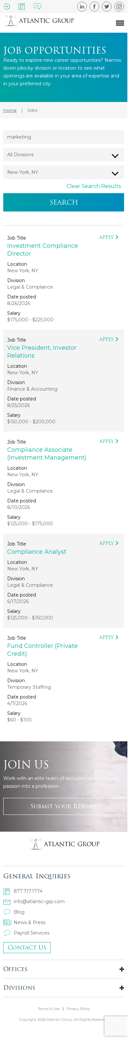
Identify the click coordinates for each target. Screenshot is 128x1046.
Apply (106, 237)
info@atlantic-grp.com (39, 901)
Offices (15, 969)
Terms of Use (49, 1009)
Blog (19, 912)
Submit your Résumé (63, 806)
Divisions (19, 987)
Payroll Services (31, 933)
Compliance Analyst (36, 551)
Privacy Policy (78, 1009)
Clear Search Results (94, 186)
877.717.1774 (28, 891)
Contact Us (27, 947)
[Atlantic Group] (38, 23)
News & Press (29, 922)
